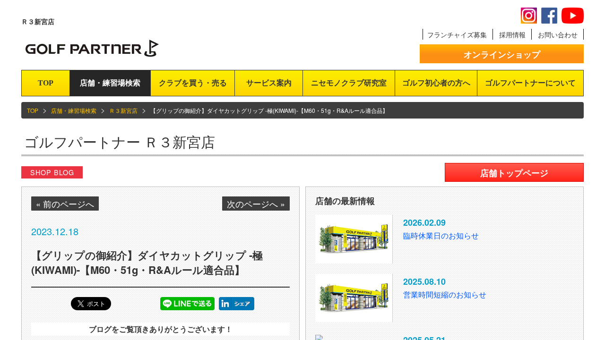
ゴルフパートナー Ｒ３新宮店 (119, 141)
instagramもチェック (529, 16)
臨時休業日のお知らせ (441, 235)
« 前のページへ (65, 203)
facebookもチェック (549, 16)
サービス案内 (269, 83)
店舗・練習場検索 (110, 83)
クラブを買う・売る (193, 83)
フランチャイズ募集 (457, 34)
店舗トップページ (514, 173)
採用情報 (512, 34)
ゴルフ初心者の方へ (436, 83)
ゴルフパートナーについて (530, 83)
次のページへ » (256, 203)
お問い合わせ (558, 34)
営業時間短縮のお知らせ (444, 294)
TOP (45, 83)
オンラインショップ (502, 54)
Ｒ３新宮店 (123, 110)
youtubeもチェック (573, 16)
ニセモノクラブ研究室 (349, 83)
